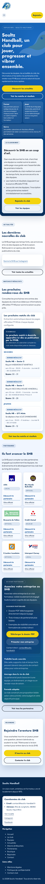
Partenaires (12, 849)
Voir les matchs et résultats (22, 96)
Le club (10, 837)
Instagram (8, 818)
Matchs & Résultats (15, 846)
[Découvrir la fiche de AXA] (11, 478)
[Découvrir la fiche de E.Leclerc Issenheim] (11, 546)
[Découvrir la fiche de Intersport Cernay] (33, 546)
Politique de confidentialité (18, 870)
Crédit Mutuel (30, 520)
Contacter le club (22, 760)
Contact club (12, 873)
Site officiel (8, 502)
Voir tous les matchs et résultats (22, 436)
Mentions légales (14, 867)
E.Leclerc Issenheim (11, 553)
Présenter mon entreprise (22, 642)
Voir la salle (9, 814)
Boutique (11, 851)
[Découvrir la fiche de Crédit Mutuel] (33, 513)
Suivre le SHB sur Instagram (15, 261)
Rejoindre (37, 15)
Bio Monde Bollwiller (29, 485)
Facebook (8, 822)
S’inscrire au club (22, 753)
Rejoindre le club (22, 201)
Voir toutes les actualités (22, 272)
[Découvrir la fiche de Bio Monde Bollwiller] (33, 478)
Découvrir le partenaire (8, 497)
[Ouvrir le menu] (4, 15)
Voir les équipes (22, 208)
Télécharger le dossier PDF (23, 634)
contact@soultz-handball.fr (24, 803)
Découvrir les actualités (22, 88)
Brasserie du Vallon (11, 520)
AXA (5, 484)
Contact (10, 857)
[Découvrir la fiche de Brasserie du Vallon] (11, 513)
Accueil (10, 834)
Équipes (10, 840)
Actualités (11, 843)
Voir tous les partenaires (22, 708)
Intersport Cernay (32, 553)
